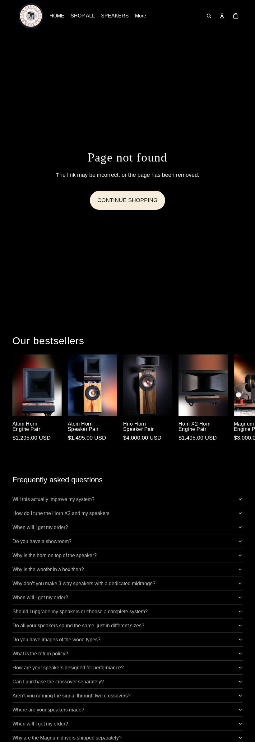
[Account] (222, 16)
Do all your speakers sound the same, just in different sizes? (78, 625)
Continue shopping (127, 200)
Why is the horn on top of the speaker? (54, 555)
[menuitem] (140, 16)
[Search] (209, 16)
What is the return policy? (40, 653)
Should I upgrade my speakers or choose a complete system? (80, 611)
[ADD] (52, 406)
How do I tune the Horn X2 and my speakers (60, 513)
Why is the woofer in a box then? (48, 569)
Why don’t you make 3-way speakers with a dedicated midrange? (83, 583)
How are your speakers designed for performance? (68, 667)
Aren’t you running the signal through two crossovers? (71, 695)
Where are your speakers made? (48, 709)
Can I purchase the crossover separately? (58, 681)
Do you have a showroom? (42, 541)
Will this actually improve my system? (53, 499)
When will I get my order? (40, 527)
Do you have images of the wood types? (56, 639)
